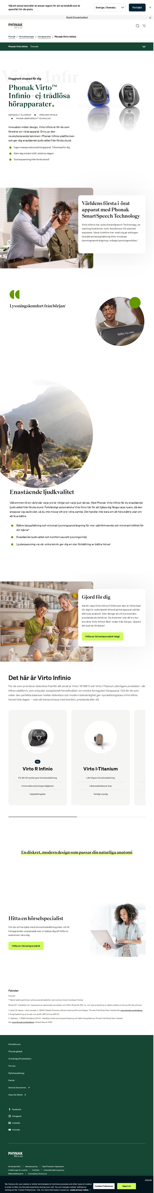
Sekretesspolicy (31, 1166)
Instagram (17, 1116)
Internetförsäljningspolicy (54, 1170)
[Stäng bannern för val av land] (150, 7)
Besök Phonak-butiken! (77, 17)
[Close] (150, 17)
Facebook (16, 1109)
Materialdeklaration (15, 1173)
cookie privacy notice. (79, 1190)
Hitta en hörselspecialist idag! (102, 636)
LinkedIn (16, 1123)
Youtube (16, 1129)
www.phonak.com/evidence (131, 1010)
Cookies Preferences (104, 1186)
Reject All (126, 1186)
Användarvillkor (14, 1166)
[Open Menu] (144, 26)
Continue (148, 1180)
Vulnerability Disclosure (37, 1173)
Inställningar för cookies (18, 1170)
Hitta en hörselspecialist (26, 945)
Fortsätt (137, 7)
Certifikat (35, 1170)
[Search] (137, 26)
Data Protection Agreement (53, 1166)
